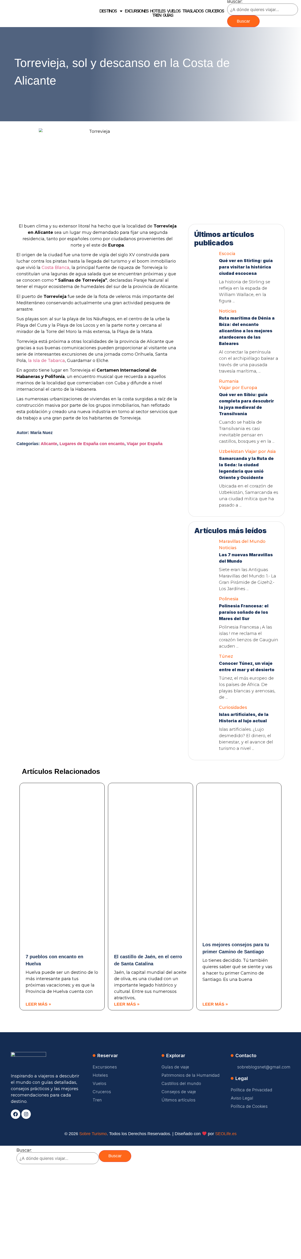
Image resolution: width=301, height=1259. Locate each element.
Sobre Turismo (93, 1133)
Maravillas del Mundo (242, 541)
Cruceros (214, 11)
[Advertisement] (236, 157)
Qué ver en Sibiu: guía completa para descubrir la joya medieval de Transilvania (246, 404)
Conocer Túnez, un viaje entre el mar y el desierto (246, 666)
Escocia (227, 253)
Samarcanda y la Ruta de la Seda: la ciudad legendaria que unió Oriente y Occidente (246, 468)
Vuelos (174, 11)
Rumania (229, 381)
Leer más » (38, 1004)
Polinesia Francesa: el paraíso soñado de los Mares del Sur (244, 612)
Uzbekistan (231, 451)
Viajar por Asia (260, 451)
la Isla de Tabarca (46, 360)
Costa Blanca (55, 267)
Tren (156, 15)
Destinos (108, 11)
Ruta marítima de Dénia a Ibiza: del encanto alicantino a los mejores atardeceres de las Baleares (247, 331)
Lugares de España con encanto (91, 443)
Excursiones (136, 11)
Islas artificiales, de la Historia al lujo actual (244, 717)
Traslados (193, 11)
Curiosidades (233, 707)
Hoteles (157, 11)
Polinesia (228, 598)
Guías (168, 15)
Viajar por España (144, 443)
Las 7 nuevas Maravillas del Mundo (246, 558)
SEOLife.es (226, 1133)
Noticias (227, 311)
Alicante (49, 443)
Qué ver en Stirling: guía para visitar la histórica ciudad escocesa (246, 267)
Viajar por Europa (238, 387)
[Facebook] (15, 1114)
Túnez (226, 656)
